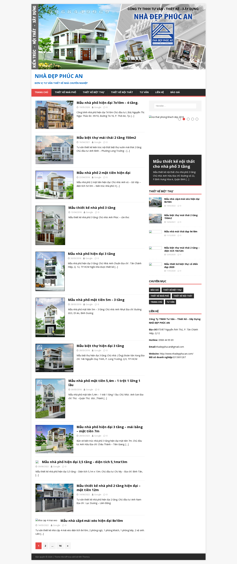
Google (97, 107)
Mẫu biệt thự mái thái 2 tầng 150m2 (106, 137)
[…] (132, 115)
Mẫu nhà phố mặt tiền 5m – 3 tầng (96, 300)
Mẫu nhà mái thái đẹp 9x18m (180, 231)
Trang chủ (41, 92)
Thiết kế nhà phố (65, 92)
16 (60, 545)
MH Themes (84, 556)
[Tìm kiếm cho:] (175, 106)
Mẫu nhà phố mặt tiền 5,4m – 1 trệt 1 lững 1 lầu (104, 383)
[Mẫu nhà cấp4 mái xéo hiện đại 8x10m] (155, 205)
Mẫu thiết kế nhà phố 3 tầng (91, 207)
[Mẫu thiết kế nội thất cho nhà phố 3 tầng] (175, 135)
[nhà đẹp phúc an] (118, 67)
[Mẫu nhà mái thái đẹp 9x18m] (155, 237)
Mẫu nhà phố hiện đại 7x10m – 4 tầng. (107, 102)
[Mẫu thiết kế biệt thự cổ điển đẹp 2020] (155, 270)
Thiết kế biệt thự (93, 92)
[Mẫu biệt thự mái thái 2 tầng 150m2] (155, 221)
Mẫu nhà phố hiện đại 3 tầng (91, 253)
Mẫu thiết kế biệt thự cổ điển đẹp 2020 (181, 265)
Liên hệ (159, 92)
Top (229, 556)
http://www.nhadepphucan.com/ (176, 353)
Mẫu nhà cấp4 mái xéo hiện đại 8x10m (91, 520)
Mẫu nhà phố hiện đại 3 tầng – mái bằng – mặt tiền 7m (110, 429)
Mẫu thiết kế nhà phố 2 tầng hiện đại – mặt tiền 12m (108, 487)
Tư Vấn (144, 92)
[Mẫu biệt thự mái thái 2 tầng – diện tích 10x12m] (155, 254)
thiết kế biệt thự (161, 191)
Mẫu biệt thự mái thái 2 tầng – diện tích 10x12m (182, 249)
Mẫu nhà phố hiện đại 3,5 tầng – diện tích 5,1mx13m (84, 462)
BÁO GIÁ (175, 92)
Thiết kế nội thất (122, 92)
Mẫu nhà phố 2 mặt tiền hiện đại (103, 173)
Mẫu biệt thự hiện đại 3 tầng (100, 346)
